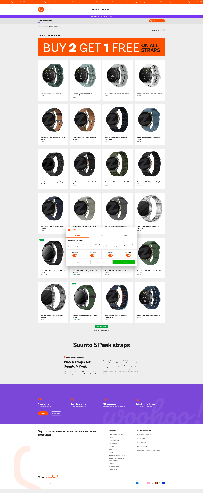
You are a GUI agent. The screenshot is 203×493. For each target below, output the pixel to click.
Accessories (105, 9)
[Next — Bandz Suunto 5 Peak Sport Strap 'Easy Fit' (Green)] (163, 253)
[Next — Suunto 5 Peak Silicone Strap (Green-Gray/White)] (98, 75)
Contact (111, 437)
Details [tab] (101, 235)
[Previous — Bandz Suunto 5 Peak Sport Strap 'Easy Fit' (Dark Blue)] (40, 208)
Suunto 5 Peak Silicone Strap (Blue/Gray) (148, 315)
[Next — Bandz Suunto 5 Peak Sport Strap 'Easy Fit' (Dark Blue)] (66, 208)
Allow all (124, 262)
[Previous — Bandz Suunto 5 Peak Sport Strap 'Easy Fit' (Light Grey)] (72, 208)
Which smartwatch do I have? (47, 22)
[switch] (92, 255)
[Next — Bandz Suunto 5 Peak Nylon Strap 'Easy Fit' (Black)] (163, 164)
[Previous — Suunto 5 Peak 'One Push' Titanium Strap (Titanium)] (136, 208)
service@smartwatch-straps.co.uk (150, 450)
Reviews (111, 463)
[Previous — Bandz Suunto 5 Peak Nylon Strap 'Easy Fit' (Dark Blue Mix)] (104, 297)
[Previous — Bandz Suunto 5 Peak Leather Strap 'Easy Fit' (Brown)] (72, 119)
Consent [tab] (77, 235)
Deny (78, 262)
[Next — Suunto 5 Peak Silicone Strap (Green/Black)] (66, 75)
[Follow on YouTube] (43, 477)
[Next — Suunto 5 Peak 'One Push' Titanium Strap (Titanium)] (163, 208)
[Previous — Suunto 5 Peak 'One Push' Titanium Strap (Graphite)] (40, 297)
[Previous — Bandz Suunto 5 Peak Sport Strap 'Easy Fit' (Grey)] (104, 208)
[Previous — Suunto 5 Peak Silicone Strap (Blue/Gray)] (136, 297)
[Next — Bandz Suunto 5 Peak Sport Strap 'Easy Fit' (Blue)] (163, 119)
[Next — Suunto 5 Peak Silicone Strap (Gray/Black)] (131, 75)
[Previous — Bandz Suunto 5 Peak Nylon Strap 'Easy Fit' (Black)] (136, 164)
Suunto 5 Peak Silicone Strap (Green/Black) (53, 93)
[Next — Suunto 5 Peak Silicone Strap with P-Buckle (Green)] (98, 297)
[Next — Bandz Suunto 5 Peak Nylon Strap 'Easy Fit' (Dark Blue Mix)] (131, 297)
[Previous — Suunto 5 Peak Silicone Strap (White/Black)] (136, 75)
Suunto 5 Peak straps (54, 26)
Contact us (43, 413)
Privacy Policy (113, 469)
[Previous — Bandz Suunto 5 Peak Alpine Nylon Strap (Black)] (40, 164)
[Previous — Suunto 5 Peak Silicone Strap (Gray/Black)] (104, 75)
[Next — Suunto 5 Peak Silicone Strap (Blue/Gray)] (163, 297)
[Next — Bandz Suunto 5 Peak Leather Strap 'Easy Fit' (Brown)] (98, 119)
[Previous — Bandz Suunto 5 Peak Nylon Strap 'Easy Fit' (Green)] (104, 164)
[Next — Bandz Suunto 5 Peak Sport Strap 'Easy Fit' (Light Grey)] (98, 208)
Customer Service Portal (116, 434)
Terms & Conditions (114, 466)
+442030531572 (143, 446)
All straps (94, 9)
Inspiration (112, 452)
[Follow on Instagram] (39, 477)
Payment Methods (114, 443)
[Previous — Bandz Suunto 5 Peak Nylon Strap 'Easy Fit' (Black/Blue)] (104, 119)
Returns (111, 446)
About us (111, 449)
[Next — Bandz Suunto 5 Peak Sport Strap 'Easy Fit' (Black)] (98, 164)
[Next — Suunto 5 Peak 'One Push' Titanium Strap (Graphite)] (66, 297)
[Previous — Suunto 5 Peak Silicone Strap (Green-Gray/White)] (72, 75)
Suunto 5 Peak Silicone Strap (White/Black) (149, 93)
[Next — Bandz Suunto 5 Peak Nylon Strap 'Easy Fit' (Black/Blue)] (131, 119)
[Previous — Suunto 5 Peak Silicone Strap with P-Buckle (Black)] (40, 253)
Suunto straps (45, 26)
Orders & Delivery (114, 440)
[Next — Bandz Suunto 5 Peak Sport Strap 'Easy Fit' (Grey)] (131, 208)
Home (39, 26)
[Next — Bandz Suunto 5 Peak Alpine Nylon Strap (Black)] (66, 164)
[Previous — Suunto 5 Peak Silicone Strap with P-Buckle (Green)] (72, 297)
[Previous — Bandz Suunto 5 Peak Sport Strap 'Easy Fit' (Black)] (72, 164)
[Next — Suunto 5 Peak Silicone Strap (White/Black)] (163, 75)
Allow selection (101, 262)
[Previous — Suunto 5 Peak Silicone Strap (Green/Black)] (40, 75)
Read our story (56, 413)
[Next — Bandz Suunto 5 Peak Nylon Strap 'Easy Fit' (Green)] (131, 164)
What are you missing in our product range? (116, 459)
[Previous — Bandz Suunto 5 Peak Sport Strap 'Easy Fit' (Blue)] (136, 119)
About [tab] (125, 235)
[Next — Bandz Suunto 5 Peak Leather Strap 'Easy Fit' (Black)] (66, 119)
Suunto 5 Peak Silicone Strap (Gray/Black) (117, 93)
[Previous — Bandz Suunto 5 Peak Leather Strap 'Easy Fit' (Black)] (40, 119)
